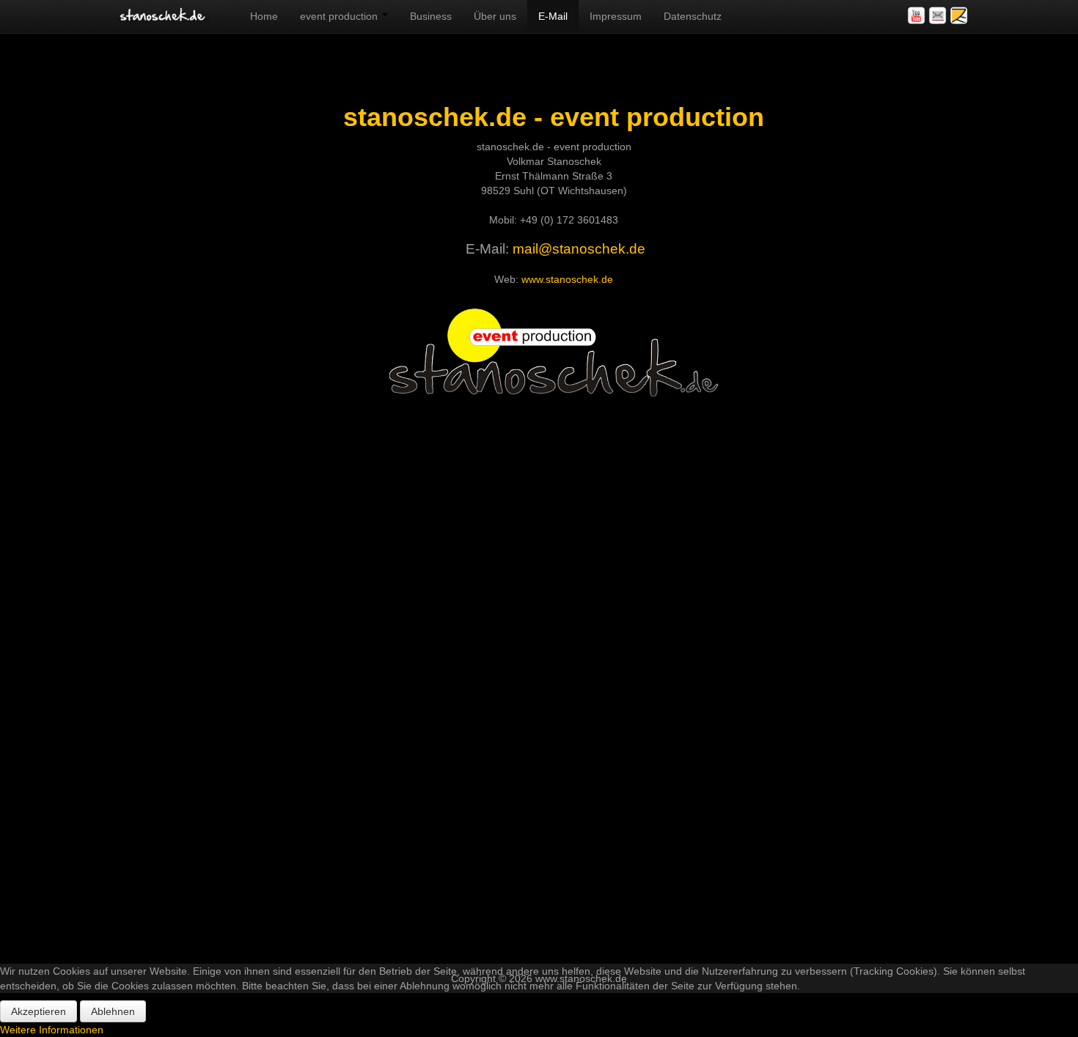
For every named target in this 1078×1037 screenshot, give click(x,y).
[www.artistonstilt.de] (959, 15)
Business (431, 16)
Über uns (495, 16)
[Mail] (939, 15)
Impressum (616, 16)
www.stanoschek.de (567, 279)
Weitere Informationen (51, 1030)
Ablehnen (113, 1011)
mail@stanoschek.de (579, 249)
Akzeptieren (38, 1011)
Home (264, 16)
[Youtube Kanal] (917, 15)
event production (340, 16)
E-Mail (553, 16)
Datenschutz (693, 16)
